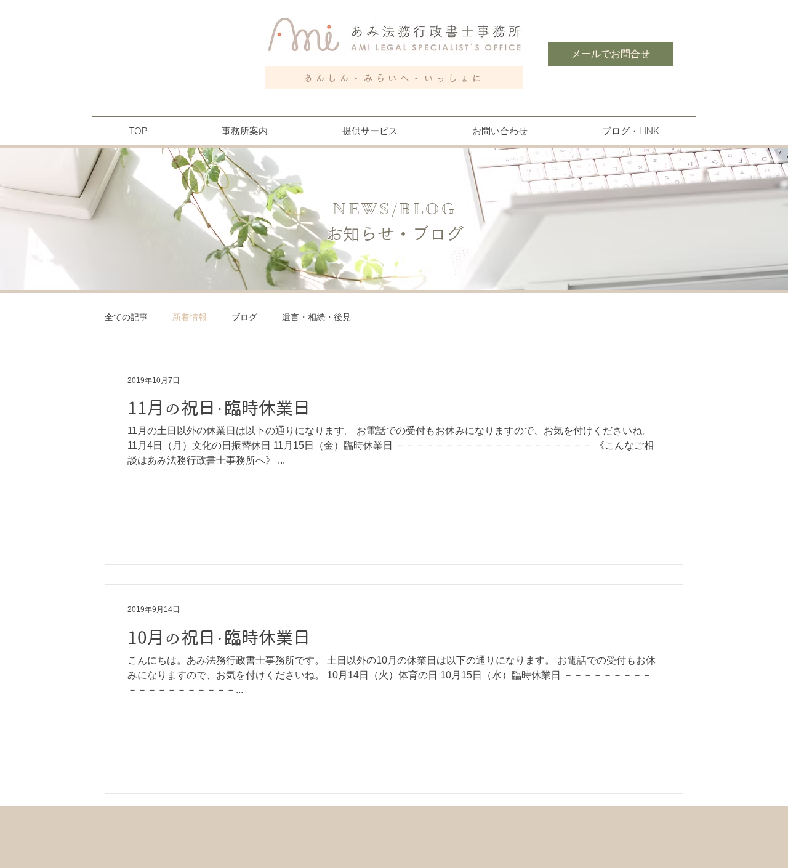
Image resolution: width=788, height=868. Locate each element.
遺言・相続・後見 (316, 317)
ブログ (244, 317)
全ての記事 (126, 317)
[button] (244, 131)
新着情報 (189, 317)
